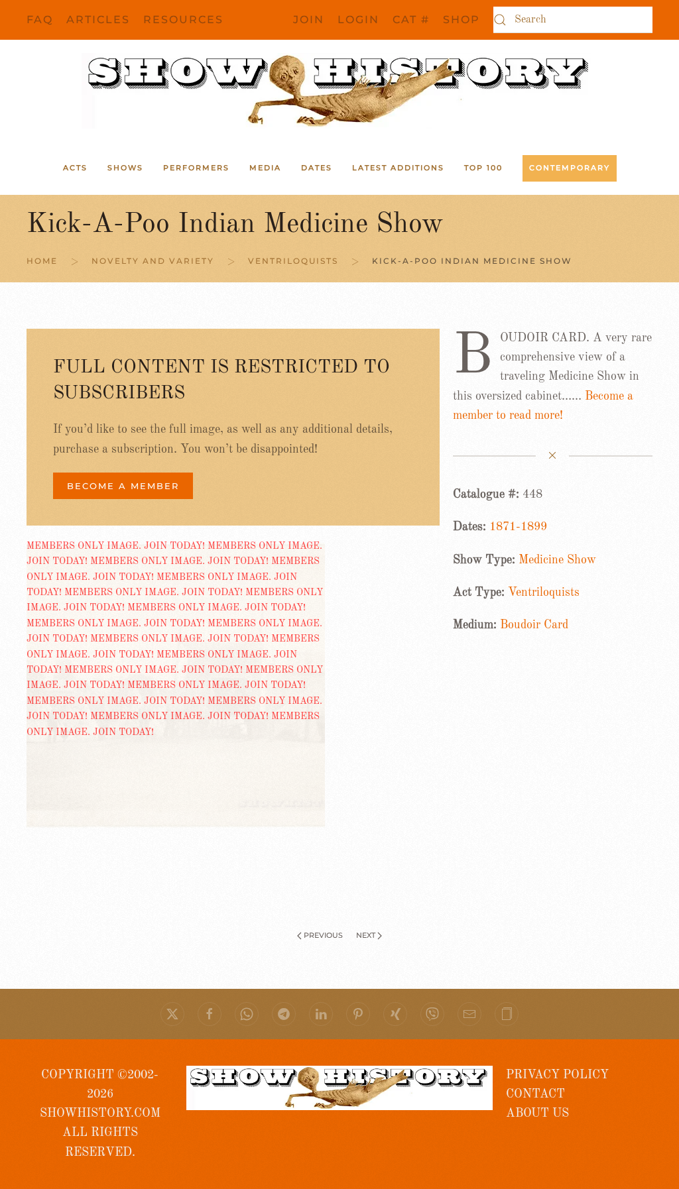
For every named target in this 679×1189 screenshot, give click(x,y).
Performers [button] (196, 167)
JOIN (308, 19)
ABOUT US (537, 1113)
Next (365, 935)
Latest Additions (398, 167)
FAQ (40, 19)
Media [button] (265, 167)
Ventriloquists (544, 592)
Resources (183, 19)
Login (358, 19)
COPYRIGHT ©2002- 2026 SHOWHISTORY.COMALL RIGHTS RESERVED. (100, 1114)
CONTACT (535, 1094)
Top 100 (483, 167)
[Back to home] (339, 91)
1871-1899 (518, 527)
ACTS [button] (75, 167)
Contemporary (569, 167)
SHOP (461, 19)
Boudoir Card (534, 625)
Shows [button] (125, 167)
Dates (316, 167)
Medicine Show (557, 560)
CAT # (411, 19)
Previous (323, 935)
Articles (98, 19)
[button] (507, 1014)
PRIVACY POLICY (557, 1075)
